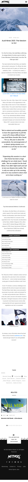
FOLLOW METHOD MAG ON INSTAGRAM (14, 439)
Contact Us (12, 466)
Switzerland (17, 376)
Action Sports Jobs (14, 469)
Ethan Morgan (7, 380)
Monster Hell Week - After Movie (11, 418)
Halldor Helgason (16, 380)
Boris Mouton (11, 378)
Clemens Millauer (20, 378)
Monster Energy (7, 376)
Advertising (5, 466)
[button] (7, 425)
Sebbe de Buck (17, 383)
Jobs (24, 466)
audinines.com (18, 335)
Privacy (19, 466)
